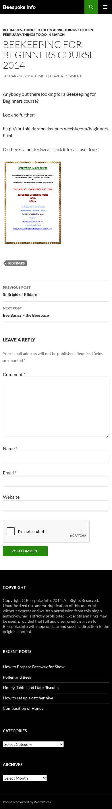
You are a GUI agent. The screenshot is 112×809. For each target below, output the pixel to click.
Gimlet (41, 76)
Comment (14, 374)
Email (9, 472)
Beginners (16, 263)
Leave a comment (66, 76)
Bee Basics (12, 30)
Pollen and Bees (17, 677)
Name (10, 448)
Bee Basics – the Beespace (26, 312)
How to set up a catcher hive (28, 697)
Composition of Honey (23, 708)
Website (11, 497)
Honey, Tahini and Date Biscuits (31, 687)
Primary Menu (105, 7)
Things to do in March (43, 34)
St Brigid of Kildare (20, 291)
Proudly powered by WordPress (27, 802)
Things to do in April (43, 30)
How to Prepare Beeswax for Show (34, 666)
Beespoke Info (19, 7)
